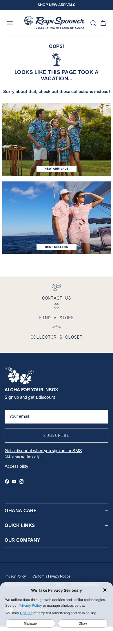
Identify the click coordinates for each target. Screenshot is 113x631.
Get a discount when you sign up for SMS (43, 451)
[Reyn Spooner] (54, 23)
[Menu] (9, 23)
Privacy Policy (15, 576)
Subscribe (56, 435)
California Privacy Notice (51, 576)
